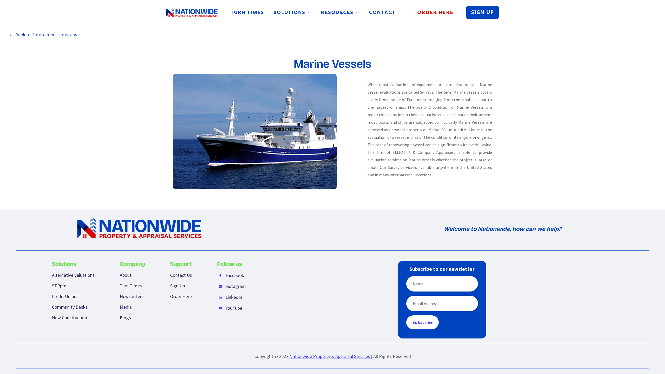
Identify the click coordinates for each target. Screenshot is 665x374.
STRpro (59, 286)
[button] (292, 12)
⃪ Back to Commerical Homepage (47, 35)
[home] (192, 12)
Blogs (125, 318)
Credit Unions (65, 296)
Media (126, 307)
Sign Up (177, 286)
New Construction (69, 318)
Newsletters (132, 296)
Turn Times (247, 12)
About (125, 275)
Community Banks (70, 307)
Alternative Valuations (73, 275)
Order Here (181, 296)
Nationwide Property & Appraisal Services (330, 356)
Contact (382, 12)
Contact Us (181, 275)
